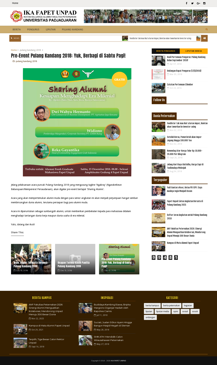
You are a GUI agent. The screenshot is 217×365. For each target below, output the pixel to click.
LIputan (50, 29)
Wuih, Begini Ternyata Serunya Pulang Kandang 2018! (30, 264)
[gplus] (198, 3)
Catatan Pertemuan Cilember (180, 84)
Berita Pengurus (165, 51)
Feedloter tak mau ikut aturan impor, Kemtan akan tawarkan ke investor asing (153, 38)
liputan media (162, 311)
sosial (185, 311)
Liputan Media (193, 51)
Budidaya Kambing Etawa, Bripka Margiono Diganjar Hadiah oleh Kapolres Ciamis (112, 307)
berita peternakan (171, 305)
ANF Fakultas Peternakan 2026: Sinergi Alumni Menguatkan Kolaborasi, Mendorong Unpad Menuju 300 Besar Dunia (186, 232)
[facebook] (186, 3)
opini (175, 311)
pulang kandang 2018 (30, 50)
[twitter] (192, 3)
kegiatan (188, 305)
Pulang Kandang (72, 29)
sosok (195, 311)
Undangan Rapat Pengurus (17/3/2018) (184, 70)
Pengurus (33, 29)
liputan (149, 311)
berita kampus (152, 305)
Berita (17, 29)
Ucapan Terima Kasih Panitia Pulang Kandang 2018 (74, 264)
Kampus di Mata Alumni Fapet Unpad (183, 243)
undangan (150, 317)
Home (15, 3)
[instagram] (204, 3)
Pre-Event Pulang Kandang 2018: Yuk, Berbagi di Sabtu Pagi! (116, 262)
